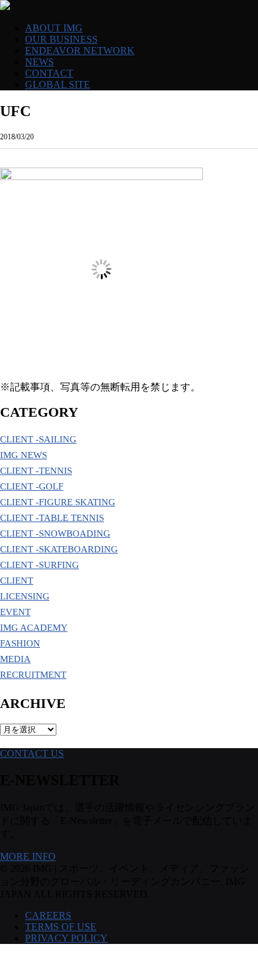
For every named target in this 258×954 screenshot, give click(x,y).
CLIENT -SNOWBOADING (55, 533)
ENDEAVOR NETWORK (80, 50)
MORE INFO (28, 856)
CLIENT (16, 581)
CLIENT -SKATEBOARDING (59, 549)
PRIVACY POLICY (66, 938)
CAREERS (48, 915)
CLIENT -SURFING (39, 565)
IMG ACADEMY (34, 628)
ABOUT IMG (54, 28)
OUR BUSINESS (61, 39)
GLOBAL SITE (57, 84)
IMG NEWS (23, 455)
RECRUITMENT (33, 675)
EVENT (15, 612)
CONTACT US (32, 753)
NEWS (39, 61)
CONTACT (49, 73)
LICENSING (24, 596)
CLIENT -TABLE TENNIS (52, 518)
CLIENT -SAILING (38, 439)
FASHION (20, 643)
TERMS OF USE (60, 926)
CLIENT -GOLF (31, 486)
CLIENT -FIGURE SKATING (57, 502)
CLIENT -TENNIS (36, 471)
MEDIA (15, 659)
